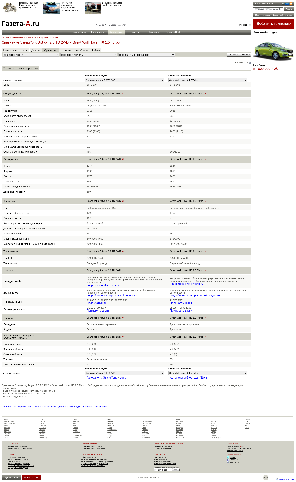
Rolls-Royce (181, 438)
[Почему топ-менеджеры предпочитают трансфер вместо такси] (51, 13)
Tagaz (213, 432)
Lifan (144, 427)
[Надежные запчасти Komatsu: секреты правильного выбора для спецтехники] (10, 13)
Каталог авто (116, 32)
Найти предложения (16, 457)
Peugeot (179, 427)
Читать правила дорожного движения (97, 461)
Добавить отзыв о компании (93, 448)
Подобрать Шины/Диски (18, 468)
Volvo (247, 419)
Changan (42, 421)
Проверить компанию (163, 446)
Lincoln (145, 430)
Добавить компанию (274, 23)
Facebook (234, 460)
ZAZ (247, 421)
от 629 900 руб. (265, 69)
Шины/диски (81, 50)
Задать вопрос (233, 446)
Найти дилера (14, 461)
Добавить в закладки (69, 406)
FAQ (243, 446)
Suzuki (213, 430)
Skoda (213, 421)
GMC (75, 434)
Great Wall (77, 436)
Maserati (145, 434)
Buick (6, 436)
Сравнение (31, 38)
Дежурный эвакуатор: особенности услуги (112, 4)
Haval (109, 419)
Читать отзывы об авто (18, 459)
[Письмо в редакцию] (283, 4)
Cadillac (42, 419)
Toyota (213, 436)
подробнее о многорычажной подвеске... (113, 295)
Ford (75, 425)
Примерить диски (98, 310)
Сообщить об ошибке (95, 406)
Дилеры (36, 50)
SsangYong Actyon (96, 75)
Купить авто (97, 32)
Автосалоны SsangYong (102, 377)
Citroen (42, 430)
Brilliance (7, 432)
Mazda (144, 436)
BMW (6, 430)
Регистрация (267, 3)
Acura (6, 419)
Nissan (179, 423)
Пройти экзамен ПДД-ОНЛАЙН (94, 463)
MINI (178, 419)
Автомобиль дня (265, 32)
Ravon (179, 434)
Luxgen (145, 432)
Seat (212, 419)
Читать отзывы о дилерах (19, 463)
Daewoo (42, 432)
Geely (75, 430)
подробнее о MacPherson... (104, 285)
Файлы (96, 50)
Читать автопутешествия (165, 463)
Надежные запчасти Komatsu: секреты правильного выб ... (29, 5)
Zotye (247, 423)
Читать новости (160, 459)
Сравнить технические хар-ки (21, 466)
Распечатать (241, 62)
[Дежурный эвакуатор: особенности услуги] (93, 13)
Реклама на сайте (235, 450)
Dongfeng (43, 438)
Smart (213, 423)
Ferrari (76, 421)
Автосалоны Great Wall (184, 377)
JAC (109, 432)
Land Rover (147, 423)
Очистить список (12, 80)
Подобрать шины (98, 303)
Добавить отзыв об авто (91, 446)
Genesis (76, 432)
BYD (6, 438)
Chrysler (42, 427)
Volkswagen (216, 438)
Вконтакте (234, 462)
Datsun (42, 434)
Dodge (41, 436)
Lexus (144, 425)
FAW (75, 419)
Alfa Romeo (9, 421)
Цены (25, 50)
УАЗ (247, 427)
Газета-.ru (20, 23)
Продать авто (79, 32)
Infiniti (109, 427)
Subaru (214, 427)
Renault (179, 436)
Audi (6, 425)
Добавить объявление (282, 15)
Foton (75, 427)
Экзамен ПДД (173, 32)
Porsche (179, 430)
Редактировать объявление (20, 448)
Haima (75, 438)
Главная (5, 38)
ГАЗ (247, 425)
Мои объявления (262, 15)
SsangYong (215, 425)
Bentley (7, 427)
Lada (144, 419)
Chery (41, 423)
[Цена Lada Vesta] (273, 63)
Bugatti (7, 434)
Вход (257, 3)
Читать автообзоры (162, 461)
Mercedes (146, 438)
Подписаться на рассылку (16, 406)
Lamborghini (147, 421)
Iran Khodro (112, 430)
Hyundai (110, 425)
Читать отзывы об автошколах (94, 459)
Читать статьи (160, 457)
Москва (243, 24)
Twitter (233, 457)
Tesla (213, 434)
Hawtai (110, 421)
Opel (178, 425)
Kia (108, 438)
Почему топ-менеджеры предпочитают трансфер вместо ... (70, 6)
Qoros (179, 432)
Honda (110, 423)
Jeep (109, 436)
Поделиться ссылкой (44, 406)
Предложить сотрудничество (239, 448)
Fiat (74, 423)
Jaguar (110, 434)
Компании (154, 32)
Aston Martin (9, 423)
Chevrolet (43, 425)
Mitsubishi (180, 421)
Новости (135, 32)
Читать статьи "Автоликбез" (93, 466)
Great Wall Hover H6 (180, 75)
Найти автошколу (88, 457)
